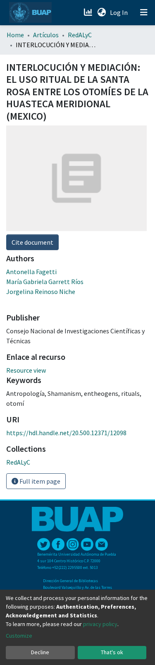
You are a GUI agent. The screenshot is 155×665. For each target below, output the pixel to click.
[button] (101, 12)
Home (15, 35)
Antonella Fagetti (31, 271)
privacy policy (100, 624)
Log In (119, 12)
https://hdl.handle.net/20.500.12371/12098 (66, 433)
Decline (40, 652)
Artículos (46, 35)
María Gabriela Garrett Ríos (44, 281)
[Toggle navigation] (144, 12)
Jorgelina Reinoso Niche (40, 291)
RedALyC (80, 35)
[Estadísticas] (89, 12)
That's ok (112, 652)
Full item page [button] (39, 481)
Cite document (32, 242)
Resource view (26, 370)
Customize (19, 635)
